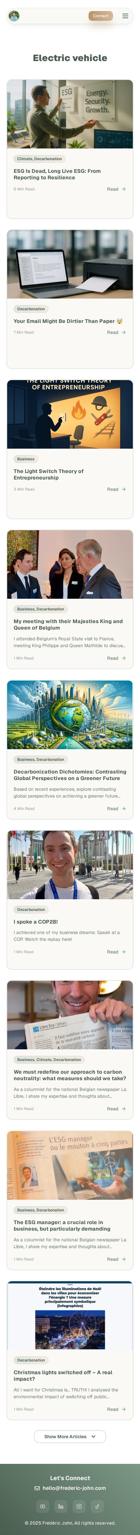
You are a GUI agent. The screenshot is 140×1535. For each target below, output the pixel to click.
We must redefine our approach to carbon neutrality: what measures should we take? (70, 1075)
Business (26, 459)
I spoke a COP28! (36, 921)
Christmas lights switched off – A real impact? (63, 1376)
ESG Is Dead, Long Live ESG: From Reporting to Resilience (57, 174)
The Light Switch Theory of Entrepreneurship (49, 474)
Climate (24, 158)
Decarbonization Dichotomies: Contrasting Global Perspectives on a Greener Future (70, 775)
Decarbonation (48, 158)
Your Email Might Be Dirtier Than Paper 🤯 (68, 321)
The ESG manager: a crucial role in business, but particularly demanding (62, 1225)
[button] (125, 16)
